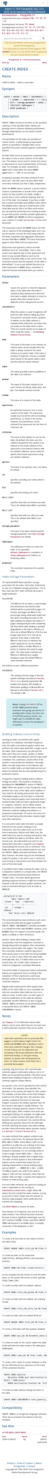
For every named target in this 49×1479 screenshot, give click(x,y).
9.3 (12, 30)
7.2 (22, 33)
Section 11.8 (33, 220)
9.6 (42, 27)
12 (30, 27)
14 (4, 21)
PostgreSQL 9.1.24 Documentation (25, 59)
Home (24, 1436)
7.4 (12, 33)
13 (26, 27)
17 (36, 18)
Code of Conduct (25, 1463)
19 (26, 24)
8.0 (8, 33)
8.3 (36, 30)
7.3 (17, 33)
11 (34, 27)
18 (32, 18)
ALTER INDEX (8, 1432)
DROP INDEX (11, 1206)
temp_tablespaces (19, 555)
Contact (31, 1466)
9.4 (8, 30)
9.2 (17, 30)
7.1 (27, 33)
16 (41, 18)
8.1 (3, 33)
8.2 (41, 30)
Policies (11, 1463)
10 (38, 27)
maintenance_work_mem (14, 1190)
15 (45, 18)
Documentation (9, 15)
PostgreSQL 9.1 (27, 15)
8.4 (31, 30)
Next (44, 62)
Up (8, 62)
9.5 (3, 30)
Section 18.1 (36, 690)
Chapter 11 (11, 1022)
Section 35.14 (29, 1131)
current (5, 51)
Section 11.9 (11, 1131)
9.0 (27, 30)
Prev (4, 62)
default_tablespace (19, 552)
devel (31, 24)
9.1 (22, 30)
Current (25, 18)
